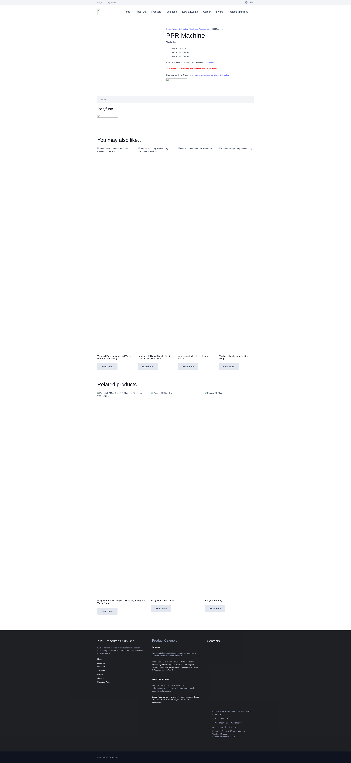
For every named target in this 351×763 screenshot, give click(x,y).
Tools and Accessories (199, 29)
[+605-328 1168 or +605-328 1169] (209, 722)
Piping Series (157, 662)
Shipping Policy (104, 682)
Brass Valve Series (160, 697)
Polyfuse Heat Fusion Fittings (166, 700)
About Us (101, 663)
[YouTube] (251, 2)
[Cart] (251, 12)
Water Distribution (180, 29)
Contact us (209, 63)
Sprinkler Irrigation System (170, 664)
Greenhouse (186, 667)
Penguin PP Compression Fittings (184, 697)
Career (100, 674)
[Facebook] (246, 2)
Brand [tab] (103, 100)
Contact (100, 678)
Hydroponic (174, 667)
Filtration (164, 667)
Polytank (169, 670)
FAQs (99, 2)
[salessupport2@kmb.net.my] (209, 727)
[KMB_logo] (106, 12)
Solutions (101, 670)
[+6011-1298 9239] (209, 718)
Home (168, 29)
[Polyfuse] (176, 84)
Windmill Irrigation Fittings (176, 662)
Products (101, 667)
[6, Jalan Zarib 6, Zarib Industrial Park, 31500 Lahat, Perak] (209, 713)
